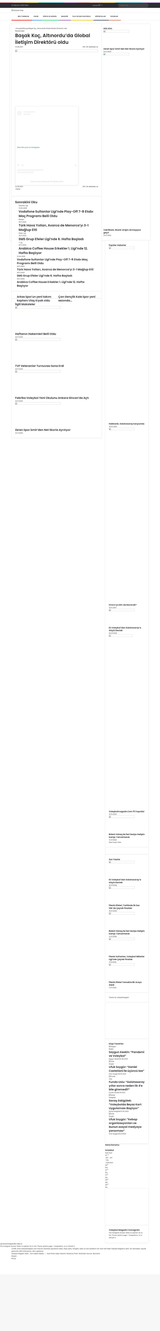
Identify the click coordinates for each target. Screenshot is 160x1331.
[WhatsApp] (1, 1271)
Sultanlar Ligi (23, 206)
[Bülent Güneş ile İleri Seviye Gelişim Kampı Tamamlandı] (122, 817)
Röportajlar (100, 16)
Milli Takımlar (23, 16)
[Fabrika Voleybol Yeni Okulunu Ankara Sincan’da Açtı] (38, 372)
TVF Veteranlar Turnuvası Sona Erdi (39, 366)
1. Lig (20, 242)
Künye (13, 1258)
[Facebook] (15, 191)
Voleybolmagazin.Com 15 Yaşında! (126, 811)
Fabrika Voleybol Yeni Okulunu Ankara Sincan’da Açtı (52, 398)
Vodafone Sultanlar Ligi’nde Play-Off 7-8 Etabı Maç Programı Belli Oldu (56, 213)
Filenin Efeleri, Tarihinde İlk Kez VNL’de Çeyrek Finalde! (124, 907)
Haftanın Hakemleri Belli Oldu (35, 334)
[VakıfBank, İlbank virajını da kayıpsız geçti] (116, 55)
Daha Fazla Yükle (115, 842)
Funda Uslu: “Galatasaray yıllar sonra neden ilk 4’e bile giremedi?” (127, 1085)
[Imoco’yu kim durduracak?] (122, 429)
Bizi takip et (18, 1244)
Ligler (36, 16)
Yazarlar (114, 16)
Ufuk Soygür (113, 1074)
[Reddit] (17, 191)
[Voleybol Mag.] (17, 10)
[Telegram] (18, 191)
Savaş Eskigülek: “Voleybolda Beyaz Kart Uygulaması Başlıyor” (125, 1104)
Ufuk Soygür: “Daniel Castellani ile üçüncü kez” (126, 1069)
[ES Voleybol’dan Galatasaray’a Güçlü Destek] (122, 611)
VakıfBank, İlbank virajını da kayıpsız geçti (122, 231)
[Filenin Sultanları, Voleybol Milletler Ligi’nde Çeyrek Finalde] (122, 939)
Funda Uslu (113, 1092)
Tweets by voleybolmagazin (119, 997)
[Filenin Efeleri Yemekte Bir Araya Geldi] (122, 965)
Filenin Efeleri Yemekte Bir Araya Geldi (125, 983)
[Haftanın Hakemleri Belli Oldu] (38, 308)
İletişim (14, 1256)
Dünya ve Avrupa (50, 16)
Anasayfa (18, 28)
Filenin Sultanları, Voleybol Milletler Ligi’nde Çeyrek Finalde (127, 958)
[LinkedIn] (16, 191)
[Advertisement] (127, 1020)
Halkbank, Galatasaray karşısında (126, 423)
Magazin (64, 16)
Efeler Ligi (22, 233)
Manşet (25, 28)
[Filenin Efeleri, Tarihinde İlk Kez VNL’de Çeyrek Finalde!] (122, 888)
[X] (0, 1268)
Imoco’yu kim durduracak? (123, 604)
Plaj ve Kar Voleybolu (82, 16)
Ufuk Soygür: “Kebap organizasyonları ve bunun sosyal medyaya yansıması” (125, 1125)
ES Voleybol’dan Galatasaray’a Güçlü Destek (125, 629)
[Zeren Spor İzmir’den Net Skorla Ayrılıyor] (38, 404)
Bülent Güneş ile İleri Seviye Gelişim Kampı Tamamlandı (127, 836)
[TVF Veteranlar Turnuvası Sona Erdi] (38, 340)
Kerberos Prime (72, 1253)
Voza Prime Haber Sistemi (56, 1253)
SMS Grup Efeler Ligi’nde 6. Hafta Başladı (51, 239)
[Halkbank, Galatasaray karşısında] (122, 248)
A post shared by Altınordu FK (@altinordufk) (46, 181)
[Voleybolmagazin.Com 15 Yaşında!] (120, 636)
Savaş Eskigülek (114, 1111)
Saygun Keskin (114, 1059)
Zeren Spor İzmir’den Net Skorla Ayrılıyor (43, 430)
